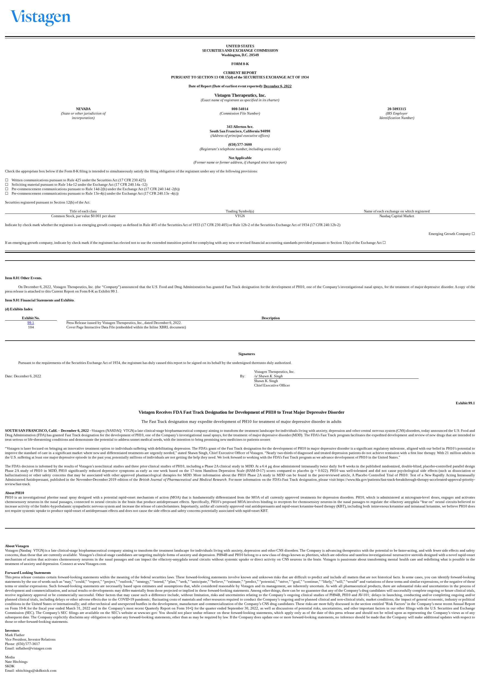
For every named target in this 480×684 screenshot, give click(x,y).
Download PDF (452, 9)
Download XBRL (466, 9)
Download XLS (459, 9)
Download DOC (445, 9)
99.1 (31, 323)
